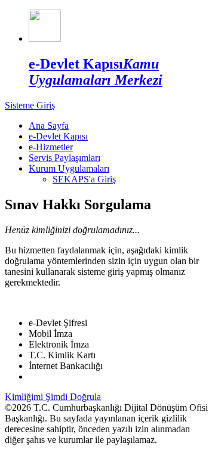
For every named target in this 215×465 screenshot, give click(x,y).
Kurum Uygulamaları (69, 168)
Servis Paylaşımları (64, 158)
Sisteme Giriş (30, 105)
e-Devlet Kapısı (58, 136)
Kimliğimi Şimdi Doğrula (53, 397)
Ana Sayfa (49, 125)
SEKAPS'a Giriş (84, 179)
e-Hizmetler (51, 147)
